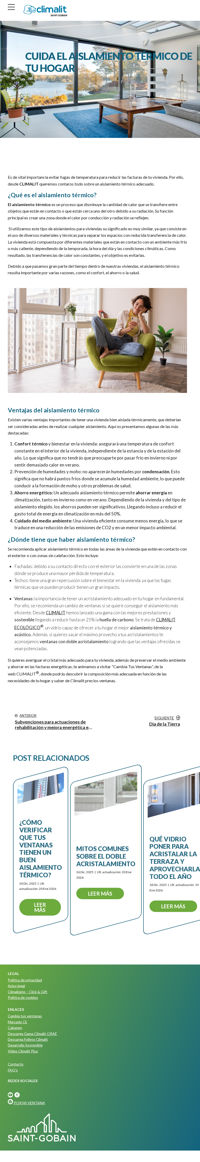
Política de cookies (23, 997)
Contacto (15, 1064)
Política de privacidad (25, 980)
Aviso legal (16, 986)
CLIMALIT (26, 673)
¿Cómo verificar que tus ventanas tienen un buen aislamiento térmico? (40, 849)
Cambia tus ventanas (25, 1016)
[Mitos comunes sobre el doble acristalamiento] (105, 793)
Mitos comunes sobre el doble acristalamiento (105, 856)
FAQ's (13, 1070)
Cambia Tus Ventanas (132, 666)
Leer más (40, 907)
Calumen (15, 1027)
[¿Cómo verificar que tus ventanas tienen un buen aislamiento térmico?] (40, 788)
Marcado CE (17, 1022)
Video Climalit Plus (23, 1051)
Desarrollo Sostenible (25, 1045)
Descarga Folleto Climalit (28, 1039)
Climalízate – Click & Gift (27, 991)
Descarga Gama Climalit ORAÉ (32, 1033)
